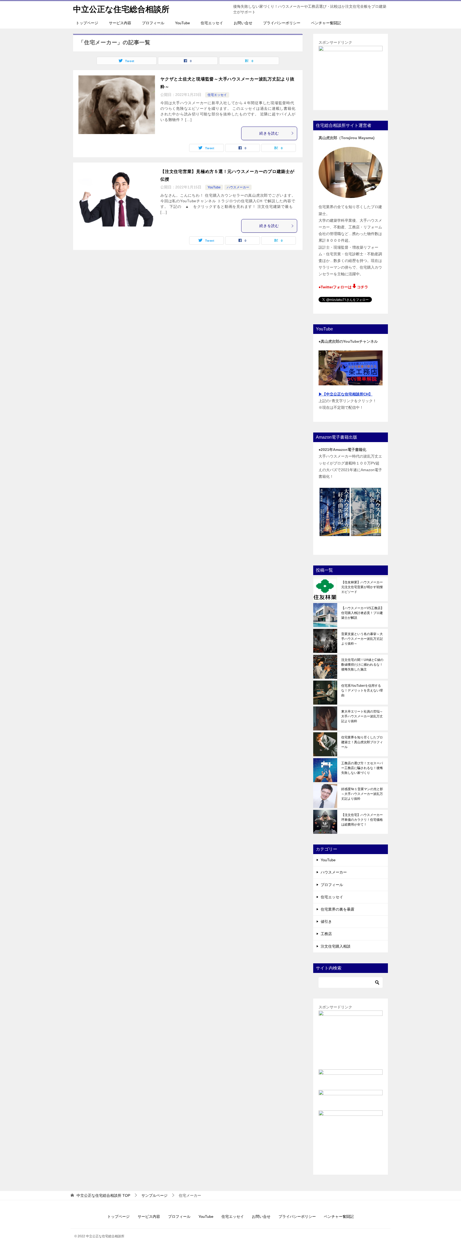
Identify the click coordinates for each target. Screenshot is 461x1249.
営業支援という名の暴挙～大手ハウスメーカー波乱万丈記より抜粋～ (362, 638)
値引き (326, 921)
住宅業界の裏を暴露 (337, 909)
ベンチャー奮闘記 (326, 23)
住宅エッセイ (212, 23)
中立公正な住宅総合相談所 (121, 9)
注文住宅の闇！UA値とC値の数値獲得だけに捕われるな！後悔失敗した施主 (362, 664)
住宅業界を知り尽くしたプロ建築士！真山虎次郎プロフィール (362, 742)
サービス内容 (120, 23)
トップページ (87, 23)
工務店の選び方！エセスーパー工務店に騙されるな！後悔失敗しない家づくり (362, 768)
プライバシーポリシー (281, 23)
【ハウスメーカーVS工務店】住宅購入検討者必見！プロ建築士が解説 (362, 613)
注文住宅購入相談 (336, 946)
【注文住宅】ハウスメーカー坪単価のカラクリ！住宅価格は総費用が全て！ (362, 819)
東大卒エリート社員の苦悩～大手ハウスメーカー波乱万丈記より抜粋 (362, 716)
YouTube (182, 23)
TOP (103, 1195)
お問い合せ (243, 23)
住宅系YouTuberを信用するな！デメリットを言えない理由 (362, 690)
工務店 (326, 934)
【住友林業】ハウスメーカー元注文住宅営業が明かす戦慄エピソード (362, 587)
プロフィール (153, 23)
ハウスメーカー (238, 187)
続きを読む (269, 133)
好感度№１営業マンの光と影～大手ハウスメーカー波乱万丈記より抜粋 (362, 794)
